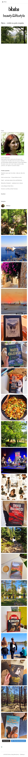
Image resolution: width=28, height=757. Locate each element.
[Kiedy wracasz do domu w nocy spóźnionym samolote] (14, 301)
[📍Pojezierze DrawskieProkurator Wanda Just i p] (14, 381)
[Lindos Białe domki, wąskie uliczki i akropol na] (14, 275)
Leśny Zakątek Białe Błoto (7, 186)
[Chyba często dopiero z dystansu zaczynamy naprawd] (14, 646)
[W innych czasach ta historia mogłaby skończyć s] (14, 672)
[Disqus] (14, 67)
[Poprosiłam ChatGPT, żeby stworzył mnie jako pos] (14, 487)
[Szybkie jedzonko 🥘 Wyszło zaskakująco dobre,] (14, 407)
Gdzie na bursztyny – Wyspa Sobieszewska (11, 177)
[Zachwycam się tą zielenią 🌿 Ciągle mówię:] (14, 434)
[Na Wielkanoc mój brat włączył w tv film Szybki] (14, 699)
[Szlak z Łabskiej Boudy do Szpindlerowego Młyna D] (14, 540)
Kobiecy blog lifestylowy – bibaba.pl (15, 754)
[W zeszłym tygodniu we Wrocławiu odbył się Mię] (14, 460)
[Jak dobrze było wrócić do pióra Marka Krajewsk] (14, 354)
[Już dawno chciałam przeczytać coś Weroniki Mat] (14, 328)
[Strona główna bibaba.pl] (14, 12)
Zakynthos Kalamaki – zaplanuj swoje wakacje (12, 183)
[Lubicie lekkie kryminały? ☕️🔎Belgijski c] (14, 566)
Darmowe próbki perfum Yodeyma (9, 188)
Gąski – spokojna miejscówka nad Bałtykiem (11, 180)
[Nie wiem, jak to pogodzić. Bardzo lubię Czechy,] (14, 593)
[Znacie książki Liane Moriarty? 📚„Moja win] (14, 725)
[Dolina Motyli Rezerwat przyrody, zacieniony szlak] (14, 222)
